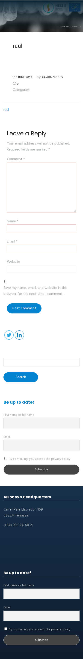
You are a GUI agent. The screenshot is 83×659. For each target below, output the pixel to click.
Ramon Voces (52, 77)
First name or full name (18, 415)
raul (6, 110)
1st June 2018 (22, 77)
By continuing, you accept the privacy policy (39, 459)
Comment (16, 159)
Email (12, 242)
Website (13, 262)
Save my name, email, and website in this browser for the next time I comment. (35, 291)
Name (12, 221)
